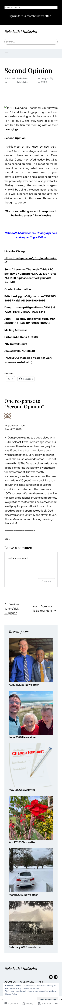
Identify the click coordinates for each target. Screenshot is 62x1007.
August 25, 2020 (13, 429)
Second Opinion (28, 70)
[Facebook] (51, 977)
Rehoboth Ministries (20, 31)
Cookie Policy (11, 994)
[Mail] (56, 977)
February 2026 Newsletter (25, 947)
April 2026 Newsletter (22, 842)
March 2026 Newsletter (23, 894)
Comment (46, 581)
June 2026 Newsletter (22, 737)
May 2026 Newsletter (22, 789)
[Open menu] (6, 53)
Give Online (27, 981)
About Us (10, 981)
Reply (7, 538)
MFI (41, 981)
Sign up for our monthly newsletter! (29, 16)
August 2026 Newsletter (24, 684)
